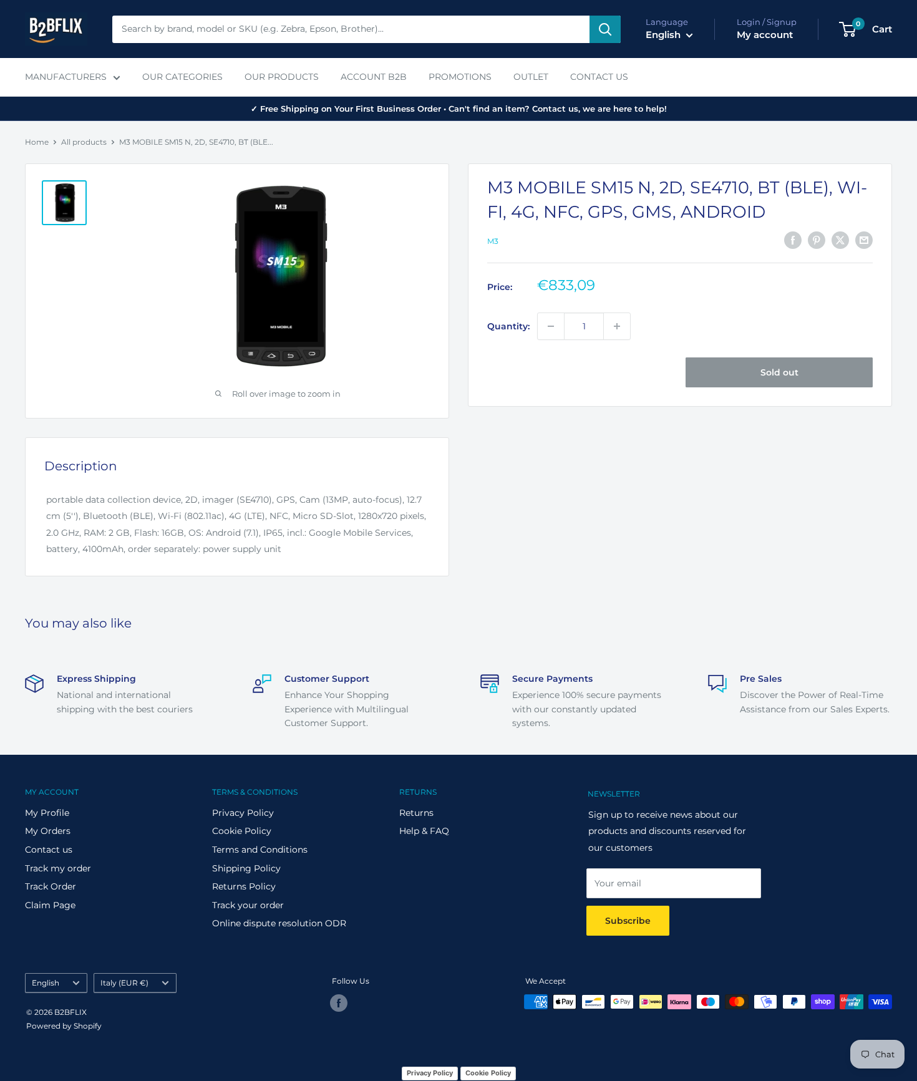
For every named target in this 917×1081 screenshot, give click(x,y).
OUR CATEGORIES (182, 76)
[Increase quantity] (617, 326)
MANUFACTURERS (66, 76)
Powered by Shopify (64, 1025)
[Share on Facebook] (793, 240)
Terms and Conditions (260, 849)
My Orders (47, 830)
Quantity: (508, 326)
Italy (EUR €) (124, 982)
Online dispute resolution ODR (279, 923)
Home (37, 142)
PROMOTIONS (460, 76)
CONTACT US (599, 76)
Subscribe (628, 920)
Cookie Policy (241, 830)
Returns (416, 812)
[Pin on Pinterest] (816, 240)
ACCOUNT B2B (374, 76)
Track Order (50, 886)
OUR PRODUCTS (282, 76)
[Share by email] (864, 240)
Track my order (58, 868)
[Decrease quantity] (551, 326)
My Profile (47, 812)
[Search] (605, 29)
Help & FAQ (424, 830)
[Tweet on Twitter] (840, 240)
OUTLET (530, 76)
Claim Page (50, 905)
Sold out (779, 372)
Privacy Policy (243, 812)
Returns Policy (244, 886)
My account (765, 35)
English (45, 982)
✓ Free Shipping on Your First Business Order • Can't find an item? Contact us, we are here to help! (459, 109)
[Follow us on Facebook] (338, 1003)
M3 (492, 241)
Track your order (248, 905)
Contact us (48, 849)
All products (84, 142)
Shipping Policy (246, 868)
